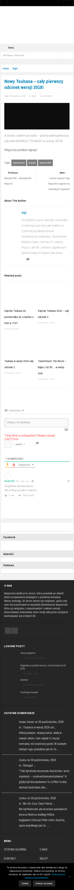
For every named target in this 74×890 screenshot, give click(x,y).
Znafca (22, 760)
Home (6, 68)
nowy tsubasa (19, 162)
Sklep (44, 858)
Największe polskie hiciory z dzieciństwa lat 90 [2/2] (43, 667)
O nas (43, 849)
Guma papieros (27, 653)
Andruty (24, 679)
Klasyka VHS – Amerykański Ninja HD (17, 178)
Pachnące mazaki (29, 692)
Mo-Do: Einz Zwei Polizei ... (39, 803)
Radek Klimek (26, 722)
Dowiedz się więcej (44, 883)
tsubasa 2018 (45, 162)
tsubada (32, 162)
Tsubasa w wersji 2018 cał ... (39, 727)
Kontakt (10, 858)
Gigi (24, 212)
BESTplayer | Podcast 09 (13, 55)
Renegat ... (29, 765)
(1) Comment (46, 96)
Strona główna (15, 849)
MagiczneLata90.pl (14, 593)
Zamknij (25, 883)
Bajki (15, 68)
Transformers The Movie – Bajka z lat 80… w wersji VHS (52, 367)
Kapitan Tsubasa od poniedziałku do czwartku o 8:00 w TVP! (19, 317)
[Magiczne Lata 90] (37, 25)
